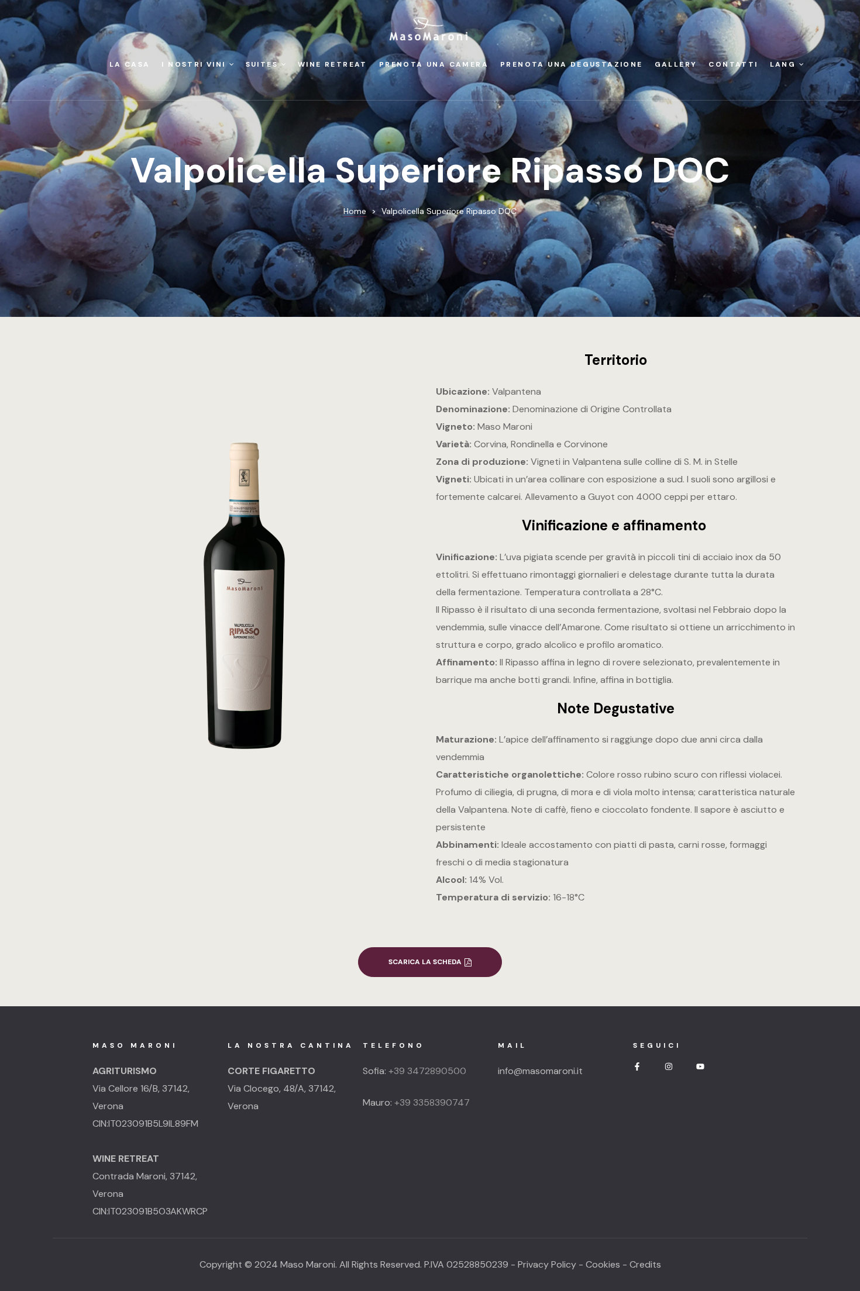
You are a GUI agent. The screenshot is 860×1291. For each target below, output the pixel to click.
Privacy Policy (547, 1264)
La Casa (129, 64)
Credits (645, 1264)
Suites (262, 64)
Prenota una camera (434, 64)
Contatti (733, 64)
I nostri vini (193, 64)
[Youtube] (700, 1066)
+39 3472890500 (427, 1071)
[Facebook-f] (637, 1066)
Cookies (603, 1264)
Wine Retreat (332, 64)
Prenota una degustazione (571, 64)
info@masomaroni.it (540, 1071)
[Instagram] (669, 1066)
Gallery (676, 64)
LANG (783, 64)
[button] (430, 962)
